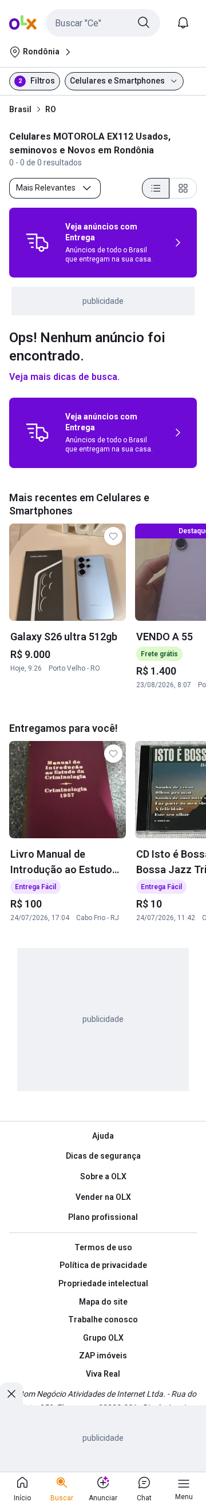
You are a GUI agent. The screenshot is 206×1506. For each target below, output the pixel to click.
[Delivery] (37, 243)
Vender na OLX (103, 1197)
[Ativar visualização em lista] (155, 188)
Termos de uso (103, 1247)
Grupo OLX (103, 1337)
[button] (103, 23)
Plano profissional (103, 1217)
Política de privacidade (103, 1265)
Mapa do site (103, 1301)
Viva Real (103, 1373)
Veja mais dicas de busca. (64, 376)
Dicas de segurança (103, 1155)
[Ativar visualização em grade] (183, 188)
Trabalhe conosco (103, 1319)
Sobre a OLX (103, 1176)
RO (50, 109)
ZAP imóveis (103, 1355)
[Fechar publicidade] (11, 1393)
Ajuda (103, 1135)
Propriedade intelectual (103, 1283)
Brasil (20, 109)
